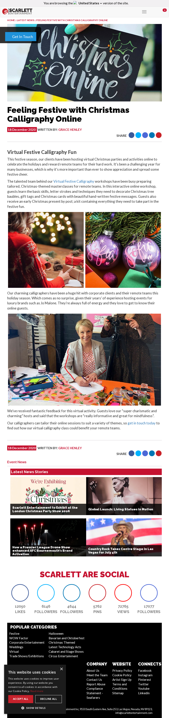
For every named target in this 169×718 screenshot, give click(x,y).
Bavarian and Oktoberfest (66, 638)
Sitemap (118, 693)
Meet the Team (97, 675)
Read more (36, 691)
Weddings (16, 647)
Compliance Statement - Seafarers (95, 693)
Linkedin (144, 693)
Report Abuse (96, 684)
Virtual (14, 651)
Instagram (145, 675)
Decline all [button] (48, 699)
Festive (14, 633)
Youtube (143, 688)
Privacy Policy (122, 670)
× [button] (61, 669)
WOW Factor (18, 638)
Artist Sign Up (121, 679)
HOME (11, 20)
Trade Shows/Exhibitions (26, 656)
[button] (131, 135)
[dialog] (35, 689)
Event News (16, 462)
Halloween (56, 633)
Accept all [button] (20, 699)
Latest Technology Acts (65, 647)
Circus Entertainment (63, 656)
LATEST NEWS (26, 20)
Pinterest (144, 679)
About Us (93, 670)
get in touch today (142, 423)
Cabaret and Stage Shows (66, 651)
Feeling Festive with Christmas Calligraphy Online (72, 20)
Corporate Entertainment (27, 642)
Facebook (145, 670)
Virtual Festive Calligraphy (73, 181)
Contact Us (94, 679)
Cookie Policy (121, 675)
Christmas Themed (62, 642)
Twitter (143, 684)
